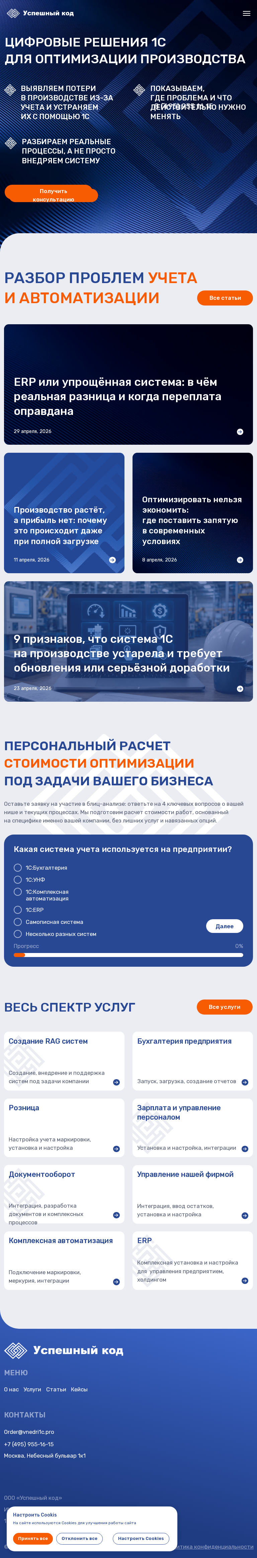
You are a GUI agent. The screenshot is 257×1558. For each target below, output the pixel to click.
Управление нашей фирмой (185, 1174)
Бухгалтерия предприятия (184, 1041)
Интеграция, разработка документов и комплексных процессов (46, 1214)
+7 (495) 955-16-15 (29, 1444)
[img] (154, 1128)
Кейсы (79, 1389)
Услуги (32, 1389)
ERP (144, 1240)
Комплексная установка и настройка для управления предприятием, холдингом (187, 1271)
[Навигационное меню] (246, 13)
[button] (53, 195)
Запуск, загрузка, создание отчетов (186, 1081)
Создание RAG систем (48, 1041)
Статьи (56, 1389)
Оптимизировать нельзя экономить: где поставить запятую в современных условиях (192, 520)
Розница (24, 1108)
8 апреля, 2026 (159, 560)
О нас (11, 1389)
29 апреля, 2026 (33, 431)
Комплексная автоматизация (61, 1240)
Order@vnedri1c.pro (29, 1432)
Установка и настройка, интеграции (186, 1147)
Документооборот (42, 1174)
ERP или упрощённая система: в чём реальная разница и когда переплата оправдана (118, 396)
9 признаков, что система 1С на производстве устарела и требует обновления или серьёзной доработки (122, 653)
